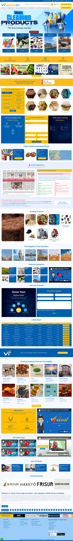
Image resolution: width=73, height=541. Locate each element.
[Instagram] (53, 531)
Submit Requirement (36, 141)
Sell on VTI (22, 521)
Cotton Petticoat (64, 155)
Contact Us (51, 524)
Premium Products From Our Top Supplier (36, 361)
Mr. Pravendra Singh (49, 399)
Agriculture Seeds (12, 269)
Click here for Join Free (62, 352)
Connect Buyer (18, 157)
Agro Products (11, 270)
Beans (10, 272)
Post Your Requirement (36, 521)
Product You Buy (35, 523)
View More (13, 110)
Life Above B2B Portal (7, 523)
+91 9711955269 (47, 0)
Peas (18, 378)
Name (26, 133)
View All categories (66, 7)
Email (38, 133)
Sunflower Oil (16, 150)
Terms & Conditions (52, 525)
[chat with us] (2, 539)
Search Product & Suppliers (37, 525)
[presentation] (1, 154)
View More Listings (36, 405)
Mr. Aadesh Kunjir (20, 380)
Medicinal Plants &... (64, 398)
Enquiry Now (8, 374)
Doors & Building (49, 378)
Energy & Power (22, 34)
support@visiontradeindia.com (59, 0)
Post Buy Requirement (66, 4)
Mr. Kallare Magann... (36, 398)
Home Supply (64, 34)
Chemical (26, 275)
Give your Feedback (7, 525)
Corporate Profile (6, 521)
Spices (46, 398)
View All (8, 50)
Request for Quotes (6, 382)
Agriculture (11, 267)
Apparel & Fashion (27, 268)
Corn (18, 398)
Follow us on (51, 529)
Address (38, 137)
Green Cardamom (41, 150)
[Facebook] (49, 531)
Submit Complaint (52, 522)
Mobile (26, 137)
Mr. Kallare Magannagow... (35, 380)
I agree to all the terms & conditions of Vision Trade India (46, 310)
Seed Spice (5, 399)
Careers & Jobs (51, 523)
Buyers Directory (35, 522)
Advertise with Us (6, 527)
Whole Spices (6, 378)
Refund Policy (51, 528)
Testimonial (5, 526)
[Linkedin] (57, 531)
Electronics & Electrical (8, 34)
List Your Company (23, 522)
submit (54, 313)
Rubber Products (63, 378)
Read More (5, 506)
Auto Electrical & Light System (12, 276)
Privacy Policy (51, 527)
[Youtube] (55, 531)
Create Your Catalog (24, 523)
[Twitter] (51, 531)
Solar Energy (34, 378)
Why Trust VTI (6, 522)
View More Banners (36, 75)
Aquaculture (11, 271)
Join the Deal (66, 325)
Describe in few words (28, 123)
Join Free (69, 0)
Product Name (27, 119)
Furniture (36, 34)
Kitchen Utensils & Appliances (50, 35)
